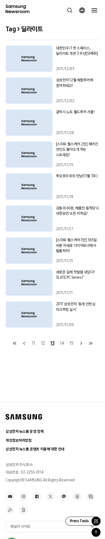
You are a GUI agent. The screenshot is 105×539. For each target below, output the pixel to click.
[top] (96, 532)
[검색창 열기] (70, 10)
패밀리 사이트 (20, 526)
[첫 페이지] (14, 343)
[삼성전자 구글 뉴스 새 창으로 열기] (23, 509)
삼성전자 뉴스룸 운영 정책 (24, 431)
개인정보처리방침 (19, 440)
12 (43, 343)
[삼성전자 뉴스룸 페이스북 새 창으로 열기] (36, 496)
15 (71, 343)
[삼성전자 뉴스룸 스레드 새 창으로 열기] (77, 496)
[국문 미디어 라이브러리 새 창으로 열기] (90, 496)
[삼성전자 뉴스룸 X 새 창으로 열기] (50, 496)
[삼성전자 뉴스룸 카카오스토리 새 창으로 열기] (63, 496)
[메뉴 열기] (94, 10)
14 (62, 343)
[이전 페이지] (24, 343)
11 (33, 343)
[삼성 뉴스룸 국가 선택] (82, 10)
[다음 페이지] (81, 343)
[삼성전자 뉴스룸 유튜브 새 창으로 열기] (10, 496)
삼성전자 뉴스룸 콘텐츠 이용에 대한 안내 (35, 449)
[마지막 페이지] (90, 343)
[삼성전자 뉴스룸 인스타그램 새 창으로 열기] (23, 496)
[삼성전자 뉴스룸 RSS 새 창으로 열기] (10, 509)
